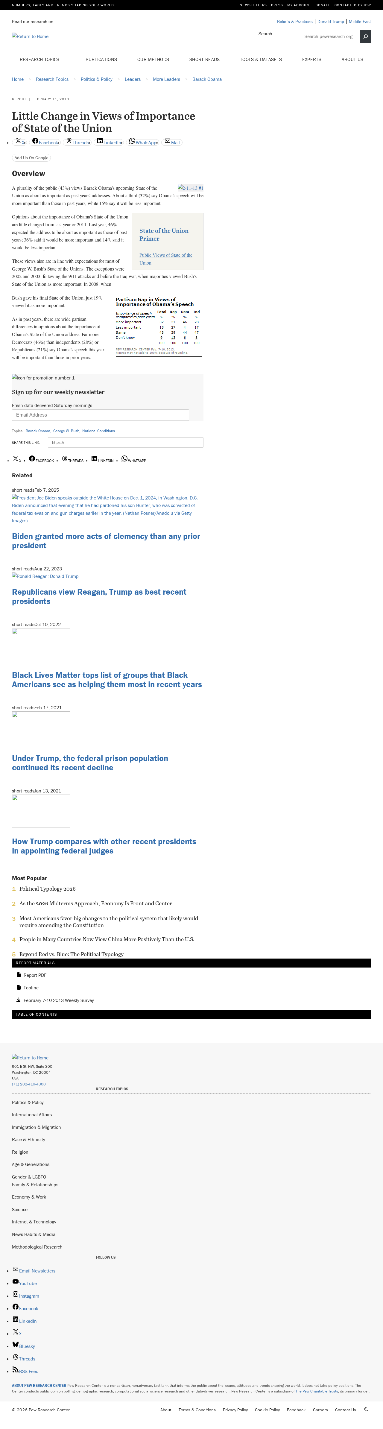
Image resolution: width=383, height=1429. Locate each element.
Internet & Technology (34, 1222)
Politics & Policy (28, 1102)
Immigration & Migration (36, 1127)
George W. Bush (66, 430)
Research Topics (40, 59)
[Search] (365, 36)
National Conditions (98, 430)
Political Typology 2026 (47, 888)
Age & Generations (30, 1164)
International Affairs (32, 1114)
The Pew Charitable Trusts (317, 1391)
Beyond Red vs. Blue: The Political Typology (71, 954)
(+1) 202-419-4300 (29, 1084)
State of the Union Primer (164, 234)
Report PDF (35, 975)
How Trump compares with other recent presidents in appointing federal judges (104, 846)
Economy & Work (29, 1197)
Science (20, 1209)
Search (265, 34)
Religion (20, 1152)
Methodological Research (37, 1247)
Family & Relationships (35, 1184)
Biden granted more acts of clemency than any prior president (106, 540)
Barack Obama (38, 430)
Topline (31, 988)
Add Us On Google (31, 157)
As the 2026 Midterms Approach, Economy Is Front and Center (95, 903)
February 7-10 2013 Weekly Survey (59, 1000)
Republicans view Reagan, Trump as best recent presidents (99, 596)
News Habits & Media (33, 1234)
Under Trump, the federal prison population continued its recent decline (90, 762)
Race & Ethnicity (28, 1139)
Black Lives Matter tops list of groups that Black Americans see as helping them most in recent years (107, 679)
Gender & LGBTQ (29, 1177)
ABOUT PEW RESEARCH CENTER (39, 1385)
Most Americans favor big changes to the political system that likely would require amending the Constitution (108, 922)
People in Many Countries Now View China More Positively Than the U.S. (106, 939)
